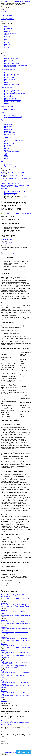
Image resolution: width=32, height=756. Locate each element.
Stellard (6, 156)
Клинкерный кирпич (10, 62)
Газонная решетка (9, 143)
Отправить (4, 754)
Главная (6, 26)
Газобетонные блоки (7, 87)
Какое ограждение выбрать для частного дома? (15, 185)
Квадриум (7, 158)
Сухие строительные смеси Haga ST (13, 583)
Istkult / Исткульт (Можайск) (12, 84)
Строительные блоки (7, 106)
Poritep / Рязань (8, 96)
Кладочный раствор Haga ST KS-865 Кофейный (15, 605)
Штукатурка (8, 126)
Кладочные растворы (10, 134)
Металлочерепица (9, 164)
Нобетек (6, 148)
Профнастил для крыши (11, 166)
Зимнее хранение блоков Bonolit (10, 183)
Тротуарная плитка (6, 137)
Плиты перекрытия (10, 115)
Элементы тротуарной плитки (13, 140)
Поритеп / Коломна (10, 81)
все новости (4, 180)
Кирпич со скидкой (10, 66)
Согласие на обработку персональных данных (14, 721)
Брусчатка (7, 142)
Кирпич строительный (11, 58)
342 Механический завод (11, 151)
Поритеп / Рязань (9, 79)
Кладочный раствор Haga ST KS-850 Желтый (14, 645)
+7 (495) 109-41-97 (6, 16)
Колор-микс (7, 145)
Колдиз (6, 147)
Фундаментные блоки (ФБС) (13, 117)
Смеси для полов (9, 124)
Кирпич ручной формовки (12, 63)
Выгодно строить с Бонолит (9, 186)
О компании (8, 28)
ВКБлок (6, 82)
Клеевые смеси (8, 129)
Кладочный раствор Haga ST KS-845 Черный (14, 622)
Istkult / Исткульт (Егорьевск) (13, 101)
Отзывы (6, 34)
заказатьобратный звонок (6, 12)
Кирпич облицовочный (11, 60)
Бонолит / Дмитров (10, 77)
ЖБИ (2, 112)
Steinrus (6, 153)
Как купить (7, 30)
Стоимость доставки (19, 254)
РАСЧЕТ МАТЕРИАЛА (8, 574)
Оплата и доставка (10, 33)
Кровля (3, 161)
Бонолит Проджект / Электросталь (14, 93)
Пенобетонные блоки (10, 109)
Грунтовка (7, 131)
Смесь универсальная (10, 123)
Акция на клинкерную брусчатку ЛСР (12, 172)
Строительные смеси (7, 120)
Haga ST (4, 585)
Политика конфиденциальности (10, 721)
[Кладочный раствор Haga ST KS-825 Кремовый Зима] (16, 215)
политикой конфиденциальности (14, 752)
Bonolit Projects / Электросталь (13, 76)
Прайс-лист (7, 31)
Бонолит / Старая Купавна (12, 73)
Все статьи (4, 188)
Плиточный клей (9, 132)
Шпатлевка (7, 128)
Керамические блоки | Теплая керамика (16, 65)
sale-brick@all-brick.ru (7, 19)
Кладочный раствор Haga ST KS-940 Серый (14, 638)
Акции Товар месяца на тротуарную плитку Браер (16, 178)
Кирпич (3, 55)
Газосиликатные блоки (8, 69)
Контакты (7, 36)
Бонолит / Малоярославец (12, 74)
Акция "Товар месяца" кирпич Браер (12, 175)
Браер (6, 150)
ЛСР (5, 155)
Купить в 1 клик (7, 254)
